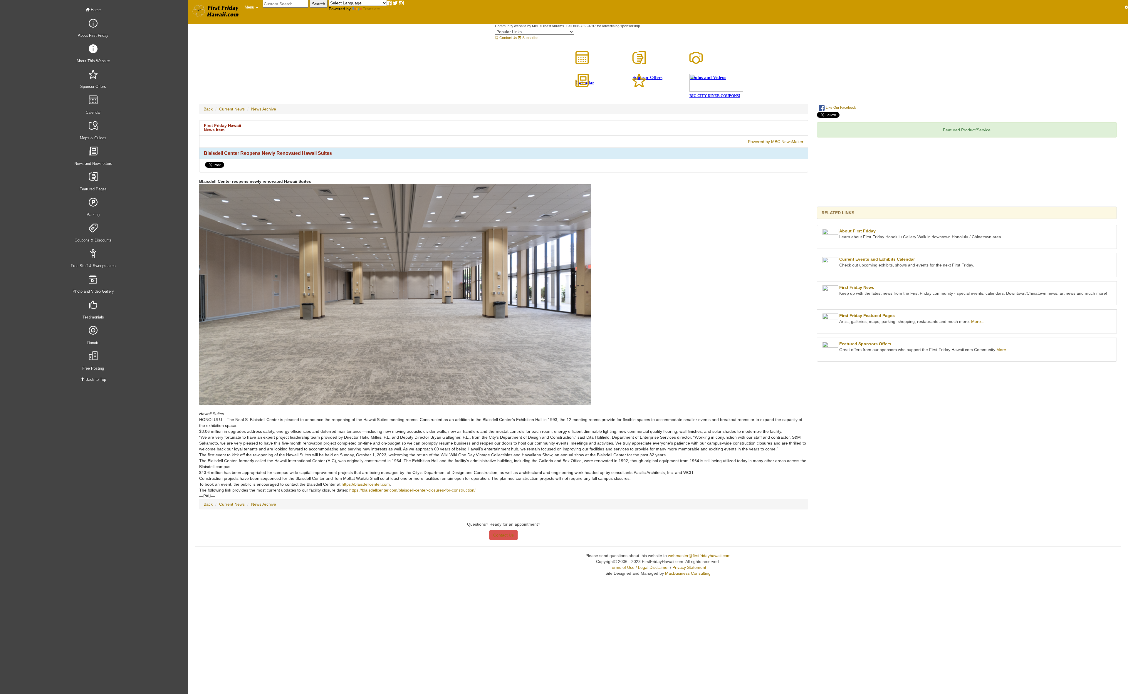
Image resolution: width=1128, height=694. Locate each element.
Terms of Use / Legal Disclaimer (639, 567)
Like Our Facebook (840, 107)
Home (95, 10)
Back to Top (95, 379)
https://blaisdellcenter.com (366, 484)
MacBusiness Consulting (688, 573)
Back (208, 109)
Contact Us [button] (503, 535)
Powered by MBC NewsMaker (775, 141)
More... (977, 321)
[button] (251, 7)
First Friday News (856, 287)
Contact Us (507, 38)
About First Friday (857, 231)
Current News (232, 109)
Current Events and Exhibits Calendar (877, 259)
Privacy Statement (689, 567)
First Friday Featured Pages (867, 315)
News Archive (263, 109)
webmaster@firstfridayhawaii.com (699, 555)
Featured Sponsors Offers (865, 343)
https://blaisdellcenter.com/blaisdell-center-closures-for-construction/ (412, 490)
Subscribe (529, 38)
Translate (371, 8)
